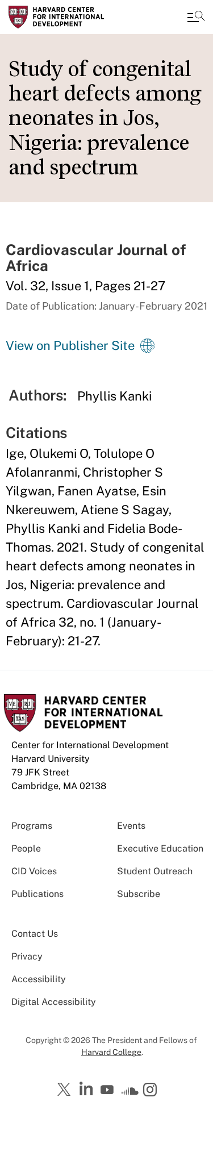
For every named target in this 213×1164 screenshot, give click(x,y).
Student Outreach (155, 871)
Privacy (27, 956)
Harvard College (111, 1052)
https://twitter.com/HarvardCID (65, 1090)
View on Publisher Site (70, 345)
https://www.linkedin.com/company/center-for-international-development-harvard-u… (87, 1089)
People (26, 848)
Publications (37, 893)
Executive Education (160, 848)
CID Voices (34, 871)
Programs (31, 825)
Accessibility (38, 979)
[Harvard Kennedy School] (77, 17)
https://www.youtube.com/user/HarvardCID (108, 1090)
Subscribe (138, 893)
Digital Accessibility (53, 1001)
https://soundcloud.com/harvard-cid (130, 1093)
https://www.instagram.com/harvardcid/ (151, 1091)
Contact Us (34, 933)
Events (131, 825)
